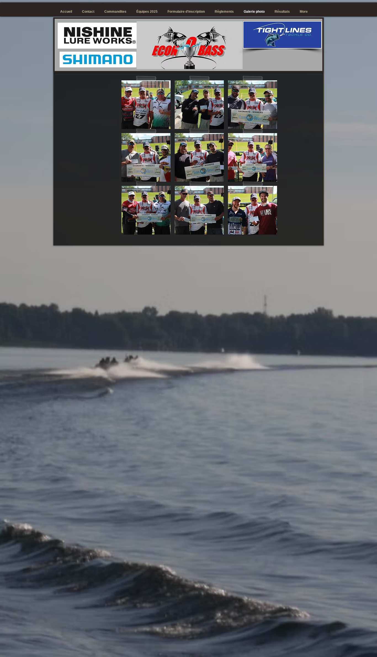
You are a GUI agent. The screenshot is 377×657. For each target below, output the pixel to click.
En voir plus (199, 243)
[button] (146, 104)
